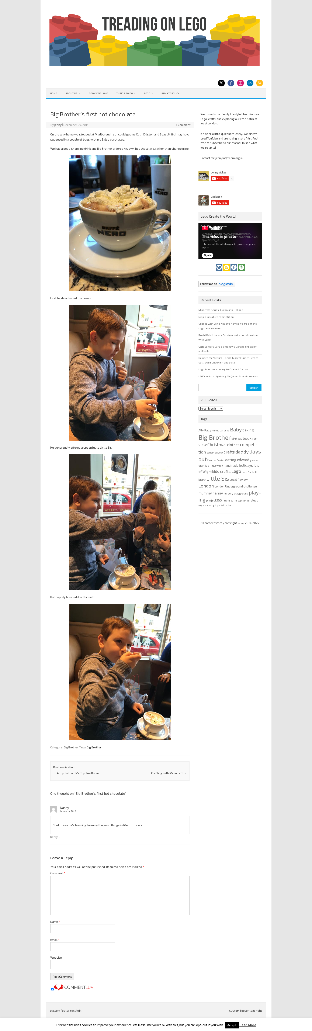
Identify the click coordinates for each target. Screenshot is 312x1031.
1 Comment (183, 125)
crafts (229, 451)
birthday (237, 438)
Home (53, 93)
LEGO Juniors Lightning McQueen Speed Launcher (228, 376)
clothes (233, 444)
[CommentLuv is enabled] (73, 989)
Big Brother (71, 747)
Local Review (239, 479)
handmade (231, 465)
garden (254, 460)
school (246, 500)
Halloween (216, 465)
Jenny (241, 523)
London (206, 485)
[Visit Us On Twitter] (219, 271)
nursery (228, 493)
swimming (208, 505)
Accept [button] (231, 1025)
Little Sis (217, 478)
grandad (203, 465)
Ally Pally (204, 430)
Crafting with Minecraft (169, 773)
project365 (214, 500)
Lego (147, 93)
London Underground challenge (236, 486)
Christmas (216, 444)
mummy (205, 493)
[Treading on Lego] (154, 64)
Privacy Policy (170, 93)
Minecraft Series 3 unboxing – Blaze (220, 309)
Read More (247, 1025)
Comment (57, 873)
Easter (221, 460)
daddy (242, 451)
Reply (54, 837)
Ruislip (238, 500)
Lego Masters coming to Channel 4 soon (223, 369)
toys (217, 505)
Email (55, 939)
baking (248, 430)
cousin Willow (215, 452)
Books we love (98, 93)
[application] (230, 241)
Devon (211, 460)
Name (55, 921)
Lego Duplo (248, 471)
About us (71, 93)
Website (56, 957)
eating (230, 459)
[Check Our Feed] (226, 271)
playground (241, 493)
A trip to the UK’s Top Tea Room (76, 773)
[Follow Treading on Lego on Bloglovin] (216, 288)
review (227, 500)
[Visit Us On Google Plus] (241, 271)
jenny (58, 125)
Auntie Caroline (220, 430)
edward (243, 460)
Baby (236, 429)
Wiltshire (226, 505)
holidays (246, 465)
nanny (217, 493)
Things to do (124, 93)
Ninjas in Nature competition (216, 316)
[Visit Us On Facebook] (234, 271)
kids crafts (221, 471)
